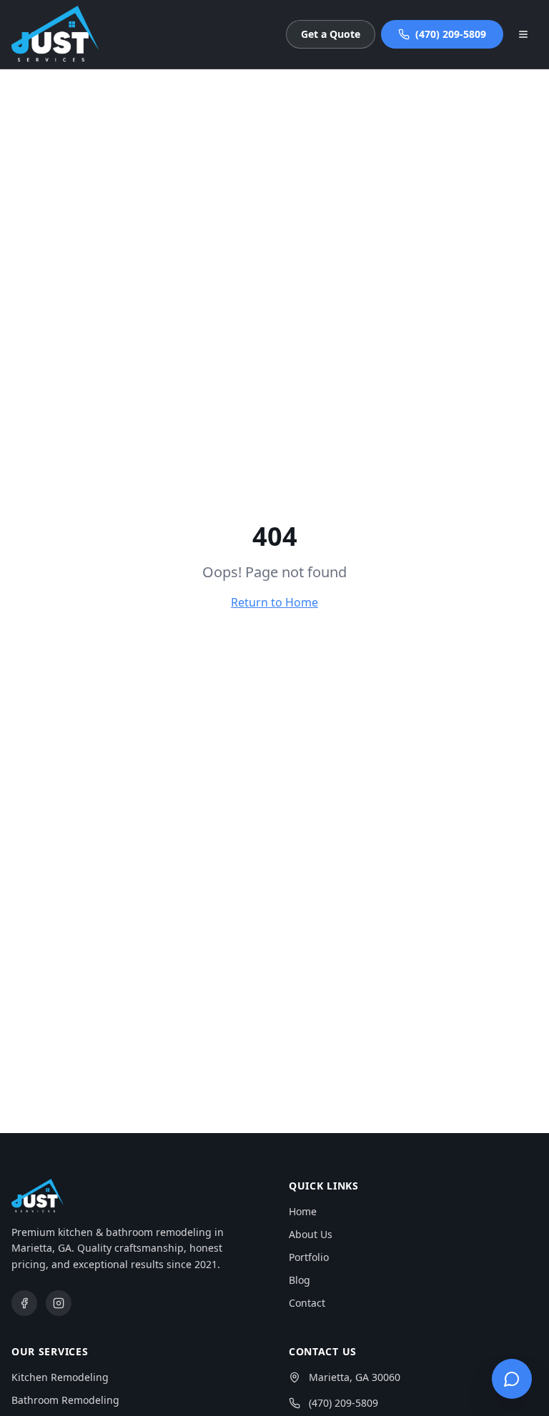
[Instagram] (58, 1303)
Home (303, 1211)
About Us (310, 1234)
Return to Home (274, 602)
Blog (299, 1280)
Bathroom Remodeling (65, 1400)
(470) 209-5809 (450, 34)
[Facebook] (24, 1303)
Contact (307, 1303)
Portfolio (309, 1257)
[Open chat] (512, 1379)
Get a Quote (330, 34)
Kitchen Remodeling (60, 1377)
